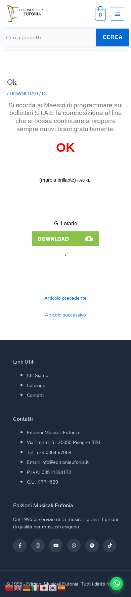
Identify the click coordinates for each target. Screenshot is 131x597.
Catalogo (36, 385)
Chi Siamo (37, 375)
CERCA (113, 37)
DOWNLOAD (24, 93)
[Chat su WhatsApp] (116, 583)
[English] (18, 587)
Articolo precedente (65, 297)
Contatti (35, 395)
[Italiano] (35, 587)
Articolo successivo (65, 314)
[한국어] (53, 587)
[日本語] (44, 587)
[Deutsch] (27, 587)
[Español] (61, 587)
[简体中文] (9, 587)
